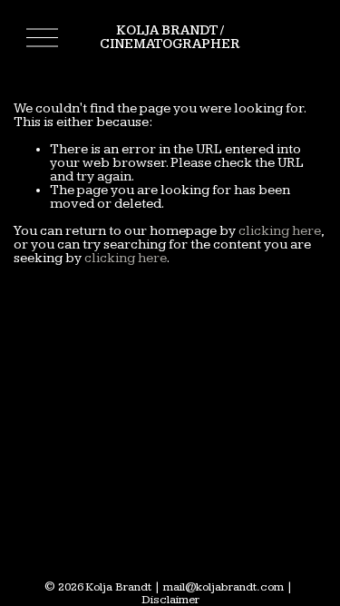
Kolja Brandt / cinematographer (170, 37)
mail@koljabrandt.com (223, 587)
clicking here (279, 231)
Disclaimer (170, 600)
